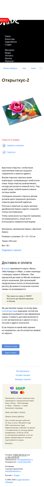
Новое (8, 36)
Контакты (8, 443)
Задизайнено (11, 42)
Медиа (8, 53)
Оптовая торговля (23, 375)
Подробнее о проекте (11, 250)
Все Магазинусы (22, 371)
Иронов (8, 58)
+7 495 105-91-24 (12, 457)
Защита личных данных (14, 416)
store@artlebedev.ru (25, 460)
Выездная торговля (23, 379)
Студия (8, 45)
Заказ (7, 412)
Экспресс (9, 56)
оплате (6, 269)
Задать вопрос (10, 353)
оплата (22, 412)
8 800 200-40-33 (19, 455)
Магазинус (9, 50)
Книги (33, 68)
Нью (24, 68)
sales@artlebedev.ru (13, 471)
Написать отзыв (10, 346)
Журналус (9, 61)
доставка (14, 412)
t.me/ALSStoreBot (24, 462)
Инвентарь (10, 39)
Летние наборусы (10, 68)
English (17, 475)
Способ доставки (9, 311)
